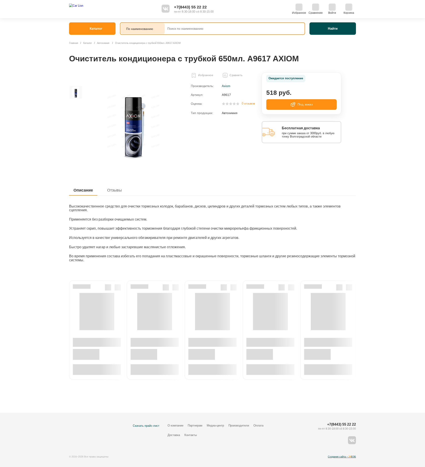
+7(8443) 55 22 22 (190, 7)
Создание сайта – (342, 456)
